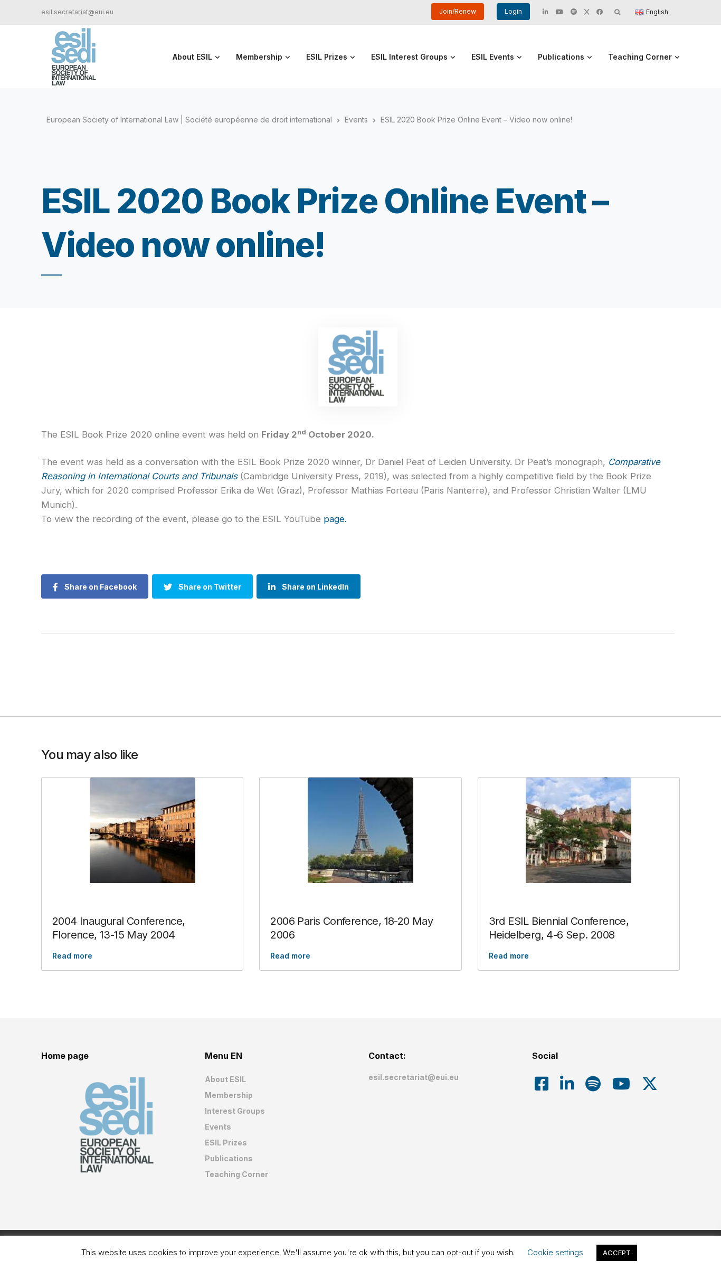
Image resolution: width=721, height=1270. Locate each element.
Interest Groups (235, 1110)
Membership (259, 56)
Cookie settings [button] (555, 1252)
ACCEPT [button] (617, 1252)
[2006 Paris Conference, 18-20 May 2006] (360, 830)
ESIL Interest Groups (409, 56)
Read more (72, 955)
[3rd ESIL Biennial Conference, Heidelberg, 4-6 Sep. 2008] (578, 830)
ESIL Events (492, 56)
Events (218, 1126)
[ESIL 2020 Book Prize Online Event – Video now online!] (358, 366)
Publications (561, 56)
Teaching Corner (640, 56)
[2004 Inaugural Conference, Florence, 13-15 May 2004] (142, 830)
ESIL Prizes (326, 56)
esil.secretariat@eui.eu (77, 12)
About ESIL (192, 56)
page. (335, 519)
